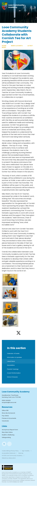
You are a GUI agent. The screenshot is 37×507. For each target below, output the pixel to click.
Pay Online (5, 416)
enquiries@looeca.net (9, 402)
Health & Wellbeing (8, 435)
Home (4, 46)
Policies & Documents (9, 418)
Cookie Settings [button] (6, 451)
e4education (12, 458)
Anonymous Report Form (10, 430)
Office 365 (5, 410)
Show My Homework (8, 413)
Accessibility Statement (8, 453)
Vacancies (5, 421)
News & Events (17, 46)
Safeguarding (6, 437)
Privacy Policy (15, 451)
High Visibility (26, 451)
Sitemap (20, 453)
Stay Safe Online (7, 432)
